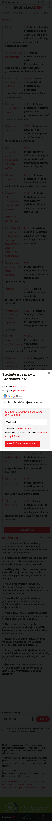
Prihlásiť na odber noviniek (22, 443)
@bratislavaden (20, 390)
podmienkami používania (28, 428)
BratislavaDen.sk (20, 386)
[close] (49, 373)
